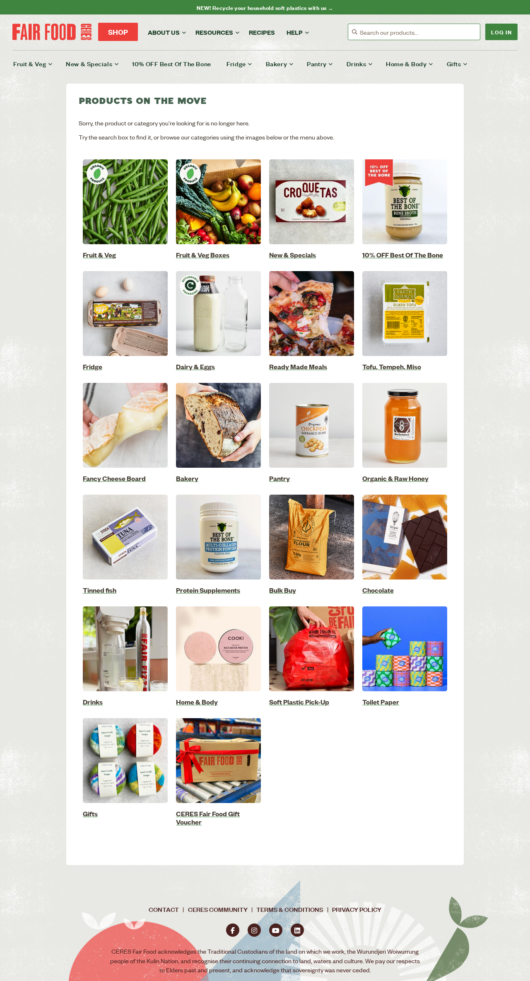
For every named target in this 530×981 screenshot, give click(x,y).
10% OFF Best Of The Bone (171, 63)
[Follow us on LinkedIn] (297, 930)
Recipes (262, 32)
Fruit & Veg (29, 63)
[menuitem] (38, 63)
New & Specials (89, 63)
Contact (164, 909)
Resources (214, 32)
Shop (118, 32)
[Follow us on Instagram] (254, 930)
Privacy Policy (356, 909)
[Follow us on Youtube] (275, 930)
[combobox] (420, 32)
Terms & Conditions (289, 909)
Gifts (454, 63)
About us (164, 32)
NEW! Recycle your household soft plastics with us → (265, 7)
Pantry (316, 63)
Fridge (236, 63)
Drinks (356, 63)
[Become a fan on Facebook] (232, 930)
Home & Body (406, 63)
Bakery (276, 63)
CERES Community (218, 909)
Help (295, 32)
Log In (501, 31)
